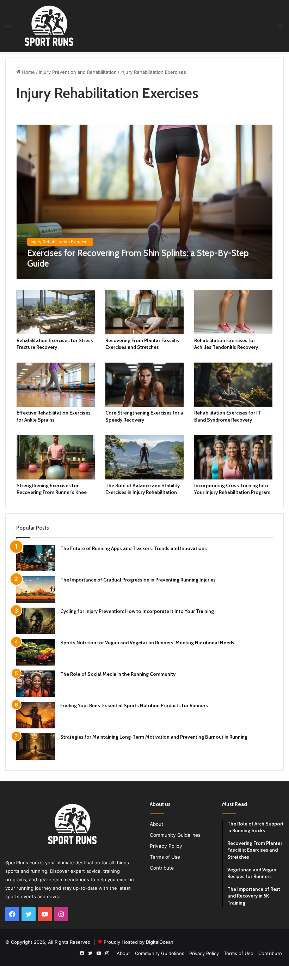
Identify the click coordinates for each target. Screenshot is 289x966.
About (156, 824)
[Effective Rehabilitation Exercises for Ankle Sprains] (56, 385)
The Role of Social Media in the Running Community (118, 674)
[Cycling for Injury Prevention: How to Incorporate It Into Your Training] (35, 621)
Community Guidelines (175, 835)
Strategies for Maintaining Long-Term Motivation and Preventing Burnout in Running (153, 737)
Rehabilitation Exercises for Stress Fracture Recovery (55, 344)
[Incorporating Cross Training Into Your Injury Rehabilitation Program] (233, 457)
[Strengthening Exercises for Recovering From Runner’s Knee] (56, 457)
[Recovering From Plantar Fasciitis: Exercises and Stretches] (144, 312)
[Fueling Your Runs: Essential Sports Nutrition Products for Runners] (35, 715)
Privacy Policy (166, 846)
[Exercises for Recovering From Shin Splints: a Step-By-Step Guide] (145, 202)
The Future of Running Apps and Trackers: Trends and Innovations (133, 548)
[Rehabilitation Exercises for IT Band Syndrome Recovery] (233, 385)
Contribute (162, 868)
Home (27, 72)
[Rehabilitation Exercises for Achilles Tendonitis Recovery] (233, 312)
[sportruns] (49, 26)
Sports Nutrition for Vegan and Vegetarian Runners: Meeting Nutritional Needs (147, 642)
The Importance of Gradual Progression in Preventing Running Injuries (138, 580)
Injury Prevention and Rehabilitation (78, 72)
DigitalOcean (159, 942)
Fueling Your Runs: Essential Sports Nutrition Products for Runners (134, 705)
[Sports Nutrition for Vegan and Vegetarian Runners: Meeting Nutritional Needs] (35, 652)
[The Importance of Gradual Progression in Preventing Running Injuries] (35, 589)
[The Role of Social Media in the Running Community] (35, 683)
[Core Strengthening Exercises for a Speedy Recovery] (144, 385)
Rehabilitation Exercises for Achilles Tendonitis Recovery (226, 344)
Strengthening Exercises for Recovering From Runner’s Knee (52, 489)
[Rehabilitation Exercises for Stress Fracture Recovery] (56, 312)
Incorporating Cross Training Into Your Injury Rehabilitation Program (232, 489)
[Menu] (8, 29)
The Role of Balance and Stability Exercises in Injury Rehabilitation (142, 489)
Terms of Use (165, 857)
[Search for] (280, 29)
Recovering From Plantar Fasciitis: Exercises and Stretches (142, 344)
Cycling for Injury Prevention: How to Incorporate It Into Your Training (137, 611)
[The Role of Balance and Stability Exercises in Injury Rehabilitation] (144, 457)
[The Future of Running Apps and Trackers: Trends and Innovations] (35, 558)
